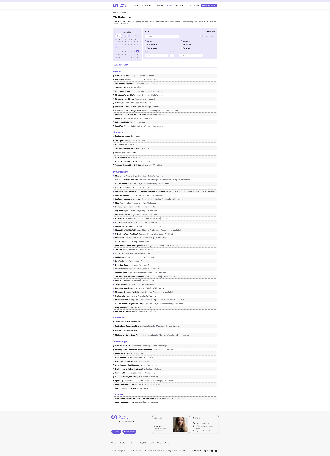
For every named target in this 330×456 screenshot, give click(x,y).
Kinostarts (186, 41)
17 (119, 51)
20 (128, 51)
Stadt (146, 52)
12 (125, 48)
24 (119, 54)
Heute (119, 36)
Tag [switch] (125, 36)
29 (125, 42)
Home (114, 12)
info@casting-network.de (204, 426)
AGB (145, 451)
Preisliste (152, 443)
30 (128, 42)
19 (125, 51)
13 (128, 48)
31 (131, 42)
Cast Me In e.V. (183, 451)
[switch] (128, 36)
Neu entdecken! (129, 432)
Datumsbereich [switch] (135, 36)
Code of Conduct (195, 451)
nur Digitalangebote (209, 36)
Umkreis (172, 52)
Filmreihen (186, 48)
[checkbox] (145, 41)
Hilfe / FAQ (142, 443)
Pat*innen (133, 443)
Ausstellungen (152, 48)
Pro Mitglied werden (209, 5)
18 (122, 51)
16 (137, 48)
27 (119, 42)
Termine (149, 41)
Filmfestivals (187, 44)
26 (125, 54)
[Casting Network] (120, 5)
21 (131, 51)
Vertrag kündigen (171, 451)
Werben (159, 443)
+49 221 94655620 (202, 423)
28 (122, 42)
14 (131, 48)
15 (134, 48)
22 (134, 51)
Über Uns (114, 443)
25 (122, 54)
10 (119, 48)
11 (122, 48)
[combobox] (172, 55)
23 (137, 51)
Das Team (123, 443)
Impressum (160, 451)
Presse (167, 443)
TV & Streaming (152, 44)
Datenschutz (152, 451)
